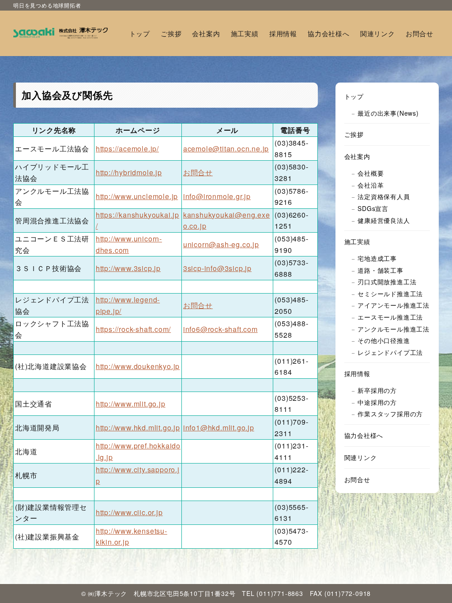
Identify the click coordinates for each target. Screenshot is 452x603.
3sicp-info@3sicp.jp (217, 268)
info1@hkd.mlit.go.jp (218, 427)
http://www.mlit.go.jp (131, 404)
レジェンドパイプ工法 (390, 352)
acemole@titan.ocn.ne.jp (226, 148)
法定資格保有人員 (384, 196)
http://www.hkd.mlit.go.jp (138, 427)
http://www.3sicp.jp (128, 268)
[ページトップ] (432, 583)
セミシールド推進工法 (390, 293)
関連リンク (360, 457)
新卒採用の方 (377, 390)
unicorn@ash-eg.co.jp (221, 244)
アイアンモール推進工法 (393, 305)
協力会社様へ (364, 435)
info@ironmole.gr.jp (217, 196)
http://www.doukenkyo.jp (138, 366)
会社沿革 (371, 185)
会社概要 (371, 173)
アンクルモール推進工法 (393, 328)
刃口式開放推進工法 (387, 281)
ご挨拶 (354, 134)
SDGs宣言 (373, 208)
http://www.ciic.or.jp (129, 512)
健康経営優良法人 (384, 220)
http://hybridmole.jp (129, 172)
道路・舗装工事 (380, 270)
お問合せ (198, 172)
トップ (354, 96)
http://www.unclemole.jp (137, 196)
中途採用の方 (377, 402)
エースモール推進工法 (390, 317)
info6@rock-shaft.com (220, 329)
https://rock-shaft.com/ (133, 329)
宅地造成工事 (377, 258)
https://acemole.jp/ (127, 148)
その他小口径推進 (384, 340)
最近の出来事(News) (388, 113)
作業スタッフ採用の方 (390, 413)
